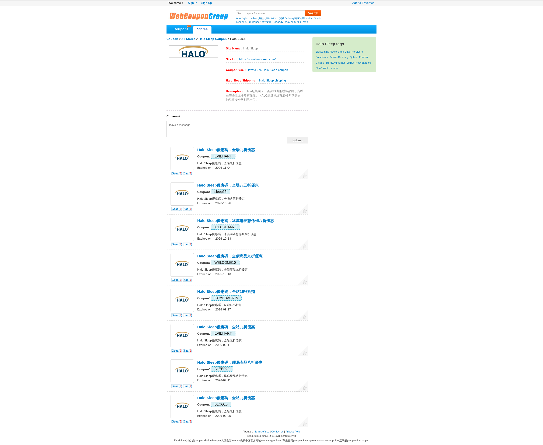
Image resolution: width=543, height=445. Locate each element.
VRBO (350, 62)
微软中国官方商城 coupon (254, 440)
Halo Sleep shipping (272, 80)
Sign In (192, 2)
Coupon (172, 39)
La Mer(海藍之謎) (260, 18)
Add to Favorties (363, 2)
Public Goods (313, 18)
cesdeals (241, 22)
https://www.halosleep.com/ (257, 59)
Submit (297, 140)
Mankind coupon (212, 440)
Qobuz (353, 57)
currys (334, 68)
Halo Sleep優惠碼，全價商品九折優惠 (230, 256)
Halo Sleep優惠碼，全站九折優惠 (226, 327)
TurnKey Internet (335, 62)
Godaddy (278, 22)
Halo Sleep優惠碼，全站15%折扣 (226, 291)
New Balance (363, 62)
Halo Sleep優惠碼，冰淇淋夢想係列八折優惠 (235, 221)
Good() (177, 173)
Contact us (277, 431)
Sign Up (206, 2)
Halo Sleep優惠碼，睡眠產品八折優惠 (230, 362)
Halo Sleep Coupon (213, 39)
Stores (202, 29)
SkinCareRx (323, 68)
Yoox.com (290, 22)
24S (273, 18)
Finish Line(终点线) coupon (189, 440)
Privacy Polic (292, 431)
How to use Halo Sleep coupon (267, 70)
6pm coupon (363, 440)
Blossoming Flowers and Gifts (333, 51)
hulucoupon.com (257, 435)
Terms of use (262, 431)
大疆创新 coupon (230, 440)
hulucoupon (199, 15)
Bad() (187, 173)
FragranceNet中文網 (259, 22)
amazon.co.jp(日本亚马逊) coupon (338, 440)
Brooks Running (338, 57)
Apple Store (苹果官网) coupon (285, 440)
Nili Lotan (302, 22)
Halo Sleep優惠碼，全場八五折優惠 (228, 185)
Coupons (181, 29)
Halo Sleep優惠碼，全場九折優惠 (226, 150)
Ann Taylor (242, 18)
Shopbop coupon (311, 440)
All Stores (188, 39)
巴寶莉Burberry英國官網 (291, 18)
